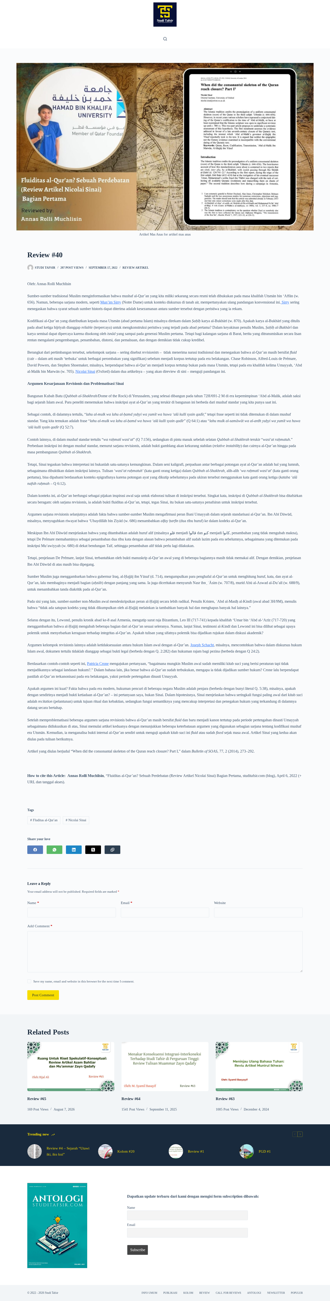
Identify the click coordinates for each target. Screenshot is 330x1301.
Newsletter (276, 1292)
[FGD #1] (246, 1151)
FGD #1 (265, 1151)
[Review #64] (165, 1066)
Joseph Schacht (202, 645)
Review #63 (225, 1099)
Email (126, 903)
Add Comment (39, 926)
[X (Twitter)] (93, 849)
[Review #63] (259, 1066)
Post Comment (43, 995)
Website (220, 903)
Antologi (254, 1292)
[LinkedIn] (74, 849)
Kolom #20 (126, 1151)
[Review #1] (176, 1151)
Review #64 (131, 1099)
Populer (297, 1292)
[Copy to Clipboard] (112, 849)
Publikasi (170, 1292)
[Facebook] (35, 849)
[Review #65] (70, 1066)
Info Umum (149, 1292)
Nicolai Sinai (85, 371)
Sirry (285, 302)
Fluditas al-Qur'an (43, 820)
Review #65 (36, 1099)
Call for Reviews (228, 1292)
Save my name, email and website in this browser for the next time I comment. (83, 981)
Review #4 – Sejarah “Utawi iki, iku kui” (68, 1151)
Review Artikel (135, 267)
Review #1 (196, 1151)
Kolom (188, 1292)
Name (33, 903)
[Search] (165, 39)
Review (204, 1292)
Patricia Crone (98, 664)
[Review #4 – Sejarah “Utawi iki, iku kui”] (34, 1151)
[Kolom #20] (105, 1151)
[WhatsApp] (54, 849)
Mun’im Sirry (110, 302)
